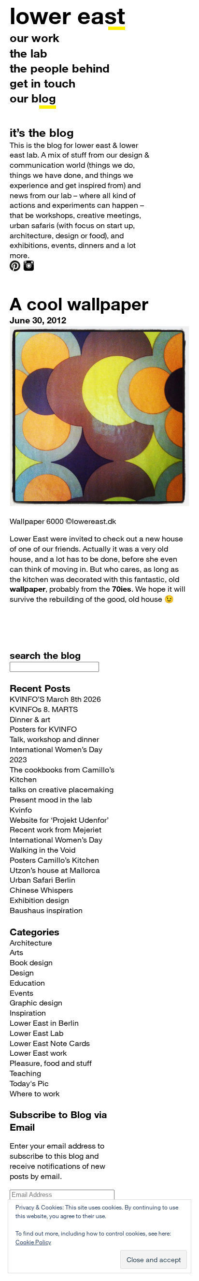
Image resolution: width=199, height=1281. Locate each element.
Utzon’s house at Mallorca (55, 869)
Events (21, 992)
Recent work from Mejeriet (55, 829)
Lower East (67, 15)
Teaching (25, 1072)
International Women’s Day (56, 839)
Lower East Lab (36, 1032)
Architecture (31, 942)
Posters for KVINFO (43, 728)
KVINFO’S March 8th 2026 (55, 698)
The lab (28, 53)
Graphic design (36, 1002)
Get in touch (42, 83)
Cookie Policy (33, 1242)
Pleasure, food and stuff (51, 1062)
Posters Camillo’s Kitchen (54, 859)
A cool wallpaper (79, 303)
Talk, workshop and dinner (54, 738)
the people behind (60, 68)
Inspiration (28, 1012)
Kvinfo (21, 809)
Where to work (34, 1093)
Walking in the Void (42, 849)
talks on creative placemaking (62, 789)
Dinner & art (30, 719)
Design (22, 972)
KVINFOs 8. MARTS (44, 708)
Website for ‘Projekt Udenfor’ (59, 819)
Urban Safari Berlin (42, 879)
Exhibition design (39, 899)
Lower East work (38, 1052)
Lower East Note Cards (50, 1043)
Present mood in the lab (51, 799)
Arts (16, 952)
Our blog (33, 98)
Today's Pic (29, 1083)
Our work (34, 37)
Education (27, 982)
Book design (31, 962)
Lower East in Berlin (44, 1022)
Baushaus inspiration (46, 910)
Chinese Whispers (41, 889)
